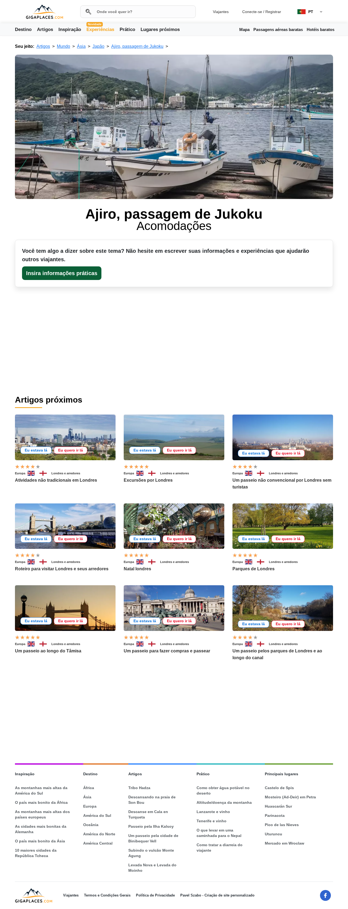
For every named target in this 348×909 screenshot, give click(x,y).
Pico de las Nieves (282, 825)
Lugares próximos (160, 29)
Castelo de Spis (279, 788)
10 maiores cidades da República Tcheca (36, 853)
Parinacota (275, 815)
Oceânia (90, 825)
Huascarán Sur (278, 806)
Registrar (273, 12)
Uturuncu (273, 834)
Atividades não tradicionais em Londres (56, 480)
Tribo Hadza (139, 788)
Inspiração (69, 29)
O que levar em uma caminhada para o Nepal (219, 833)
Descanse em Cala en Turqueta (148, 814)
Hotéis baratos (320, 29)
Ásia (87, 797)
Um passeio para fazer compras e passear (167, 651)
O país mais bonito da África (41, 802)
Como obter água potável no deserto (223, 790)
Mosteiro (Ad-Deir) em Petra (290, 797)
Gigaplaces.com (44, 11)
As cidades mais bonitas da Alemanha (40, 829)
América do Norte (99, 834)
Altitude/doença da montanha (224, 802)
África (88, 788)
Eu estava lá (36, 450)
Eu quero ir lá (70, 450)
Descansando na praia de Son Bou (152, 800)
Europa (20, 473)
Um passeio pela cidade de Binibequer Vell (153, 838)
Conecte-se (252, 12)
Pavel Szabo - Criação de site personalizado (217, 895)
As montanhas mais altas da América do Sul (41, 790)
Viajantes (221, 12)
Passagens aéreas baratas (278, 29)
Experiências (100, 29)
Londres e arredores (65, 473)
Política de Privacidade (155, 895)
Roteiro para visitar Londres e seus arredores (61, 568)
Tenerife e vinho (211, 821)
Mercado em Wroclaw (284, 843)
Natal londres (137, 568)
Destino (23, 29)
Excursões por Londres (148, 480)
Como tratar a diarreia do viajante (220, 847)
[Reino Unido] (33, 473)
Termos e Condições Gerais (107, 895)
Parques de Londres (253, 568)
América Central (98, 843)
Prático (127, 29)
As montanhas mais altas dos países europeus (42, 814)
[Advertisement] (174, 712)
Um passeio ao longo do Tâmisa (48, 651)
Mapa (244, 29)
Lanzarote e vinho (213, 812)
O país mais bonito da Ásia (40, 841)
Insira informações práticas (61, 273)
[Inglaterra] (45, 473)
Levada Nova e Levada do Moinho (152, 868)
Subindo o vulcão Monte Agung (151, 853)
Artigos (45, 29)
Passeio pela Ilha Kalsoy (151, 826)
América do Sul (97, 815)
